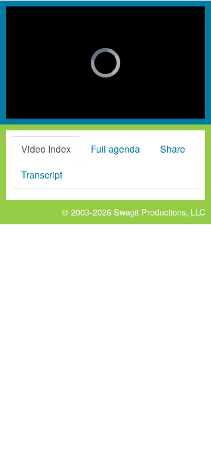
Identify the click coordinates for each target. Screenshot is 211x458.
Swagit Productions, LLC (159, 212)
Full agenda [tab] (115, 149)
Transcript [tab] (41, 174)
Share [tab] (172, 149)
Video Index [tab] (46, 149)
